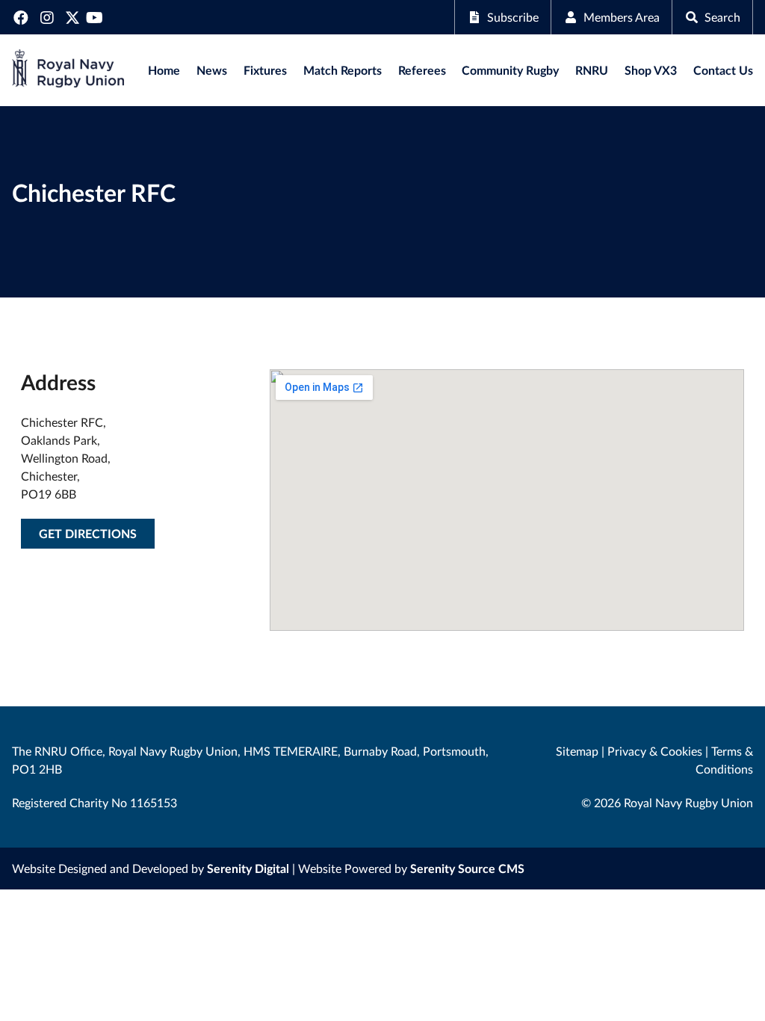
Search (722, 17)
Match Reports (342, 70)
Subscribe (513, 17)
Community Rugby (510, 70)
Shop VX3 (651, 70)
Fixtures (265, 70)
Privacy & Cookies (654, 751)
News (211, 70)
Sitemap (577, 751)
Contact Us (723, 70)
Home (164, 70)
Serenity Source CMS (467, 868)
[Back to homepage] (68, 70)
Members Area (621, 17)
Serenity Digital (248, 868)
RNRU (591, 70)
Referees (422, 70)
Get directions (88, 533)
